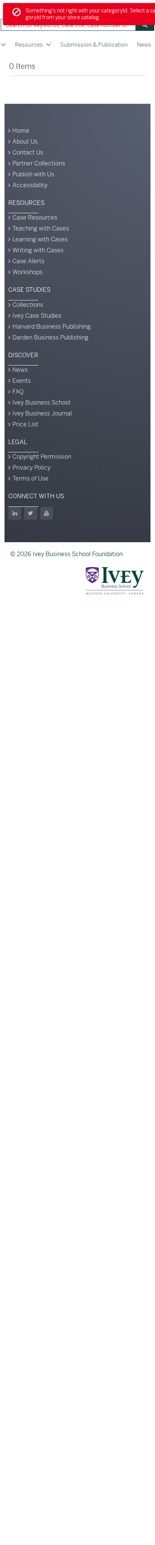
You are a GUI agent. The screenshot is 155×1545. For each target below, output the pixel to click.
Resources (29, 44)
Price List (25, 424)
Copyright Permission (41, 457)
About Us (25, 142)
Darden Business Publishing (50, 337)
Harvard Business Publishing (51, 327)
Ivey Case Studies (36, 316)
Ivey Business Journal (42, 413)
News (20, 370)
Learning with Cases (40, 239)
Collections (27, 305)
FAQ (18, 392)
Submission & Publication (94, 44)
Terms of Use (30, 478)
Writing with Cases (38, 250)
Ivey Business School (41, 402)
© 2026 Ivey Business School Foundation (66, 554)
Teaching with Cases (40, 228)
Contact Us (27, 152)
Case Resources (34, 217)
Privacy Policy (31, 468)
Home (20, 131)
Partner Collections (38, 163)
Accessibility (29, 185)
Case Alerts (28, 261)
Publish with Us (33, 174)
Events (21, 381)
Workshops (27, 272)
